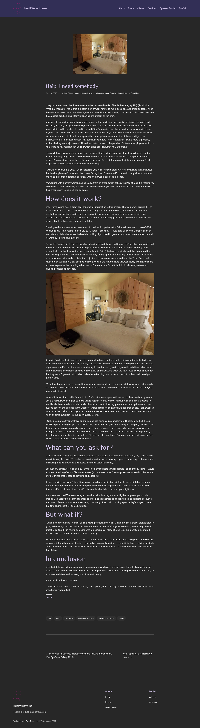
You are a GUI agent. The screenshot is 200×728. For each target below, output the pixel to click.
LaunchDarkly (124, 93)
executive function (86, 618)
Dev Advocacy (87, 93)
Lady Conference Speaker (106, 93)
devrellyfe (69, 618)
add (49, 618)
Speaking (135, 93)
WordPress (30, 721)
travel (121, 618)
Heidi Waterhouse (35, 8)
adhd (58, 618)
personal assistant (106, 618)
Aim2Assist (127, 183)
